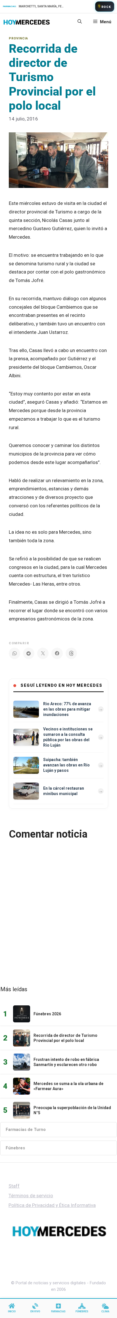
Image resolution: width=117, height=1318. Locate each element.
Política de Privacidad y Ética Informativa (52, 1205)
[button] (79, 21)
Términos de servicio (31, 1195)
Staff (14, 1186)
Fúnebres (15, 1147)
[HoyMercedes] (26, 21)
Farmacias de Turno (26, 1129)
